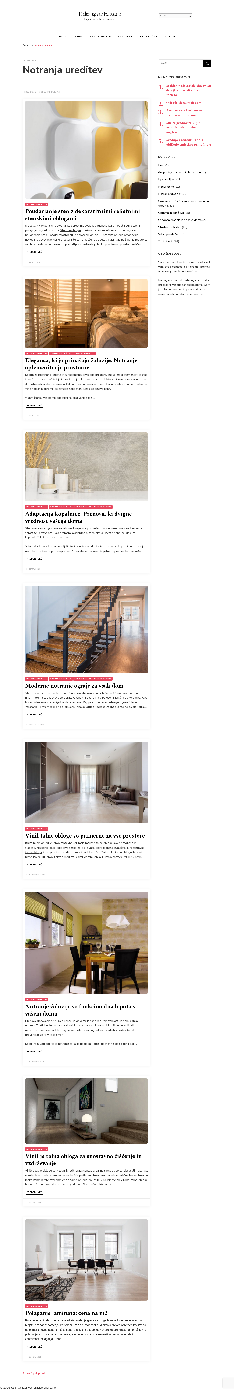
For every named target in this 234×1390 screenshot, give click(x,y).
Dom (161, 165)
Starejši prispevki (34, 1373)
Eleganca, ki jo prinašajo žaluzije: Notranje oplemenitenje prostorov (81, 364)
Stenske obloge (70, 230)
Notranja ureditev (36, 204)
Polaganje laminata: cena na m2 (66, 1313)
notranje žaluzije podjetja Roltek (79, 1044)
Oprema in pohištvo (60, 353)
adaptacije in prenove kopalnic (109, 546)
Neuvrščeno (166, 187)
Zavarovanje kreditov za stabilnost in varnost (184, 113)
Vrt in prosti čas (168, 234)
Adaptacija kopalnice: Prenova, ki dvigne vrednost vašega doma (78, 518)
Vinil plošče (108, 1180)
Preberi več (34, 252)
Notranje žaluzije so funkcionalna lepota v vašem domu (80, 1010)
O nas (78, 36)
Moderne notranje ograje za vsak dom (74, 686)
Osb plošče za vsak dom (184, 102)
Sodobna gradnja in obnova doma (92, 507)
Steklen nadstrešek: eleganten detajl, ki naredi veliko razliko (188, 90)
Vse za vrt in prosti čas (137, 36)
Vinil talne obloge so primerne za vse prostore (85, 836)
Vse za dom (99, 36)
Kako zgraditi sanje (100, 13)
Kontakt (171, 36)
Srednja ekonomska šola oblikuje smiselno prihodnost (188, 142)
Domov (61, 36)
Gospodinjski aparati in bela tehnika (181, 172)
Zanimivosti (165, 241)
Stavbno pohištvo (84, 353)
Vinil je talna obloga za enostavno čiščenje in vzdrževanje (83, 1160)
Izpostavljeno (166, 179)
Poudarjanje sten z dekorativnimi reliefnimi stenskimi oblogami (82, 215)
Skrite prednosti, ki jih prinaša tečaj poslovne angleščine (183, 128)
